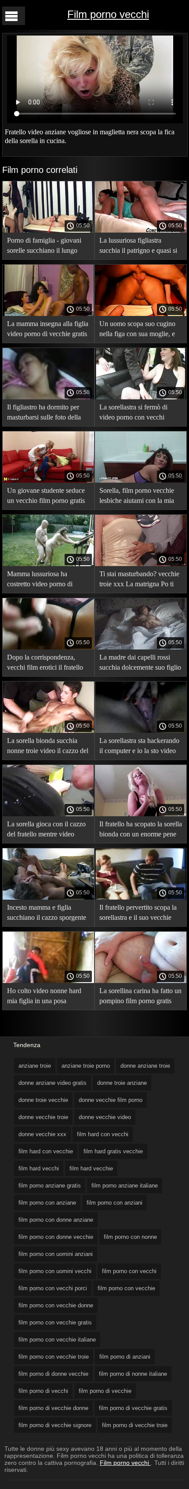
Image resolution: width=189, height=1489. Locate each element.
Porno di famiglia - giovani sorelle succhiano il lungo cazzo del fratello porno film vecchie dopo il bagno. (46, 247)
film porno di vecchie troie (134, 1425)
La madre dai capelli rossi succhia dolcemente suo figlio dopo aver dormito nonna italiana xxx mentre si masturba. (140, 663)
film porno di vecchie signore (54, 1425)
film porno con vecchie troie (53, 1356)
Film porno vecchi (108, 14)
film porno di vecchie (105, 1391)
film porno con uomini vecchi (54, 1271)
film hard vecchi (38, 1168)
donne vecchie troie (43, 1117)
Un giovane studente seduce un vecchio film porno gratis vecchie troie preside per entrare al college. (46, 497)
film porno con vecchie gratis (55, 1322)
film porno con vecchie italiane (57, 1339)
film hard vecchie (91, 1168)
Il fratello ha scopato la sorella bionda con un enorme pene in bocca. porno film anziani (140, 830)
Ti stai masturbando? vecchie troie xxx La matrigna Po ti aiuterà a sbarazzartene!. (139, 580)
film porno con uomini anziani (55, 1254)
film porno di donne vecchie (53, 1374)
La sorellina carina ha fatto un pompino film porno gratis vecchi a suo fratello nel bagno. (140, 997)
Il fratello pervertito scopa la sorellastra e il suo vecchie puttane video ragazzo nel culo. (138, 914)
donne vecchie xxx (42, 1134)
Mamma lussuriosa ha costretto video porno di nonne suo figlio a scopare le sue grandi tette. (46, 580)
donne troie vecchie (43, 1100)
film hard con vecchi (102, 1134)
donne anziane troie (145, 1065)
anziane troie (34, 1065)
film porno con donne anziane (55, 1219)
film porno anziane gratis (49, 1185)
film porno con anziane (47, 1202)
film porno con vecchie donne (55, 1305)
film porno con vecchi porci (52, 1288)
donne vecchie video (105, 1117)
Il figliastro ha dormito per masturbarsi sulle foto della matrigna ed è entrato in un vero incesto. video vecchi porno (44, 413)
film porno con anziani (114, 1202)
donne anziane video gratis (52, 1083)
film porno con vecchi (129, 1271)
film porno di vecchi (43, 1391)
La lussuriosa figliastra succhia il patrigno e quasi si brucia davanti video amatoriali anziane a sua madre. (138, 247)
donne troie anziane (122, 1083)
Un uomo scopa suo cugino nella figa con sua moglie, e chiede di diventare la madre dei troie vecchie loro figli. (138, 330)
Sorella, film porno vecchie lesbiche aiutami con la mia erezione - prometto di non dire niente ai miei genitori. (136, 497)
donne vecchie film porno (110, 1100)
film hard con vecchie (45, 1151)
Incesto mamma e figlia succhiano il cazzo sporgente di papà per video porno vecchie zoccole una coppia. (46, 914)
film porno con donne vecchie (55, 1237)
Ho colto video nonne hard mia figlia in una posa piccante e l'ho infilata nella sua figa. (44, 997)
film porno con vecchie (126, 1288)
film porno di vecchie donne (53, 1408)
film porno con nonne (130, 1237)
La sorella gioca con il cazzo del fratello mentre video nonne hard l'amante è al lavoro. (46, 830)
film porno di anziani (124, 1356)
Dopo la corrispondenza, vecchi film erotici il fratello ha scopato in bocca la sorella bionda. (47, 663)
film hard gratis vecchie (113, 1151)
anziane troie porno (86, 1065)
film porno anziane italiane (124, 1185)
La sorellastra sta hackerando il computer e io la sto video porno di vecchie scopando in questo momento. (140, 747)
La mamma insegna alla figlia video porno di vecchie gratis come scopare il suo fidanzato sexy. (48, 330)
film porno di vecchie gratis (133, 1408)
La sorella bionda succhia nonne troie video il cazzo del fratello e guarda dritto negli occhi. (47, 747)
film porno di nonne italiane (133, 1374)
